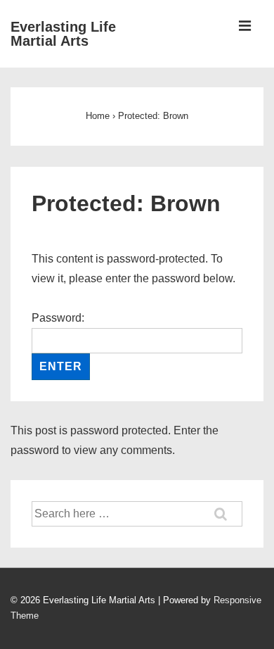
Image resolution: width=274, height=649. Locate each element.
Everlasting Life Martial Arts (63, 34)
